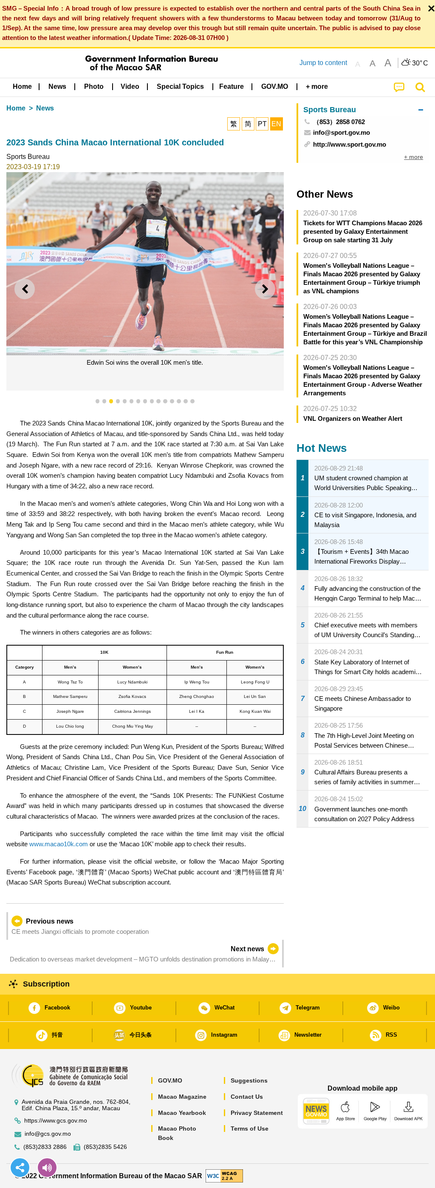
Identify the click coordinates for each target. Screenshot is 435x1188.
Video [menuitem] (130, 86)
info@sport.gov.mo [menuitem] (341, 132)
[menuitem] (57, 86)
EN (276, 124)
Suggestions (249, 1080)
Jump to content (323, 62)
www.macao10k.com (58, 844)
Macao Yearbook (182, 1112)
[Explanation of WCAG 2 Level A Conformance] (224, 1175)
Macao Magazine (182, 1096)
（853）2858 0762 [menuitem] (339, 122)
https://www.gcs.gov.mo (55, 1120)
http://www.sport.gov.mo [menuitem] (349, 144)
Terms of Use (249, 1128)
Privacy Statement (257, 1112)
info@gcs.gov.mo (48, 1134)
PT (262, 124)
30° (420, 63)
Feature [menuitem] (231, 86)
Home (15, 108)
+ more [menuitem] (413, 156)
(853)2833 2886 (45, 1147)
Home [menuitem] (22, 86)
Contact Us (247, 1096)
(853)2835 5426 (105, 1147)
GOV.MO (170, 1080)
